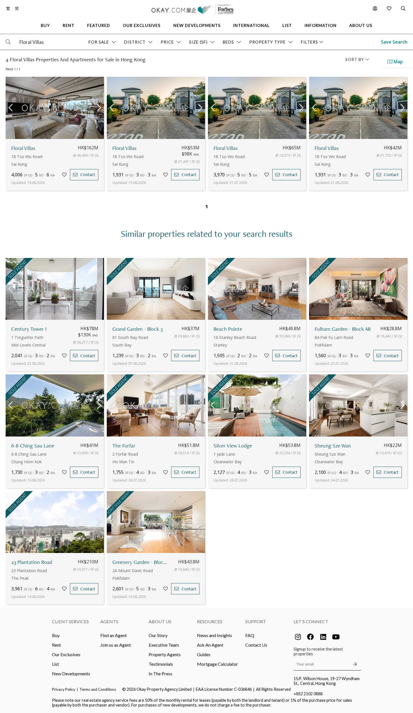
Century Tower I (29, 328)
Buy (56, 635)
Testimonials (161, 664)
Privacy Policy (63, 689)
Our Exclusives (66, 654)
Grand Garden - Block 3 (137, 328)
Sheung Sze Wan (333, 445)
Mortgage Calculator (217, 664)
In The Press (160, 673)
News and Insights (214, 635)
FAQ (249, 635)
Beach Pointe (228, 328)
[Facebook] (310, 637)
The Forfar (123, 445)
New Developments (71, 673)
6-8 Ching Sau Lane (32, 445)
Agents (109, 621)
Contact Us (256, 644)
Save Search (394, 42)
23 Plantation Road (31, 562)
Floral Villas (23, 148)
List (55, 664)
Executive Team (164, 644)
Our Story (158, 635)
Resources (209, 621)
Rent (56, 644)
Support (255, 621)
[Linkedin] (323, 637)
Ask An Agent (210, 644)
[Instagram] (298, 637)
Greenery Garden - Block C (140, 562)
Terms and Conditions (98, 689)
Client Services (70, 621)
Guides (203, 654)
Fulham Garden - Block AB (343, 328)
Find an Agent (113, 635)
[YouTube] (336, 637)
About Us (160, 621)
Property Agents (165, 654)
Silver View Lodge (233, 445)
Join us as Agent (115, 644)
